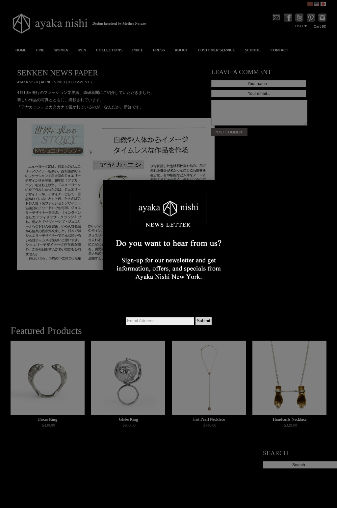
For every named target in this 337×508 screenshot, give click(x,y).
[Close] (234, 180)
